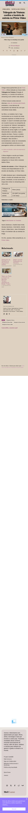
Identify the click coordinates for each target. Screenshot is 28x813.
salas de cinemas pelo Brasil (16, 103)
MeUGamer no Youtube (13, 220)
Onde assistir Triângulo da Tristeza (17, 261)
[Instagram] (6, 313)
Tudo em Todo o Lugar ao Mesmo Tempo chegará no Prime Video (6, 280)
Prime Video (5, 240)
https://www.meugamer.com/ (8, 306)
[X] (6, 50)
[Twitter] (10, 785)
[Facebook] (3, 50)
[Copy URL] (24, 50)
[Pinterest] (10, 50)
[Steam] (22, 785)
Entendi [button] (14, 809)
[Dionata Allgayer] (7, 299)
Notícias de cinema (18, 9)
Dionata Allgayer (15, 45)
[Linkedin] (17, 50)
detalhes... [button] (5, 804)
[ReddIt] (21, 50)
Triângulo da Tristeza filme (7, 322)
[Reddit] (18, 785)
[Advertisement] (14, 70)
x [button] (26, 799)
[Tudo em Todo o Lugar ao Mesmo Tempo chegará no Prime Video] (7, 271)
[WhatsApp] (14, 50)
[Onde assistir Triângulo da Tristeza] (18, 254)
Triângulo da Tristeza (10, 320)
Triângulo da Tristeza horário (19, 322)
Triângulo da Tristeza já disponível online (6, 261)
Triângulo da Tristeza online (7, 324)
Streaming (6, 9)
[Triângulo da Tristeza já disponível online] (7, 254)
